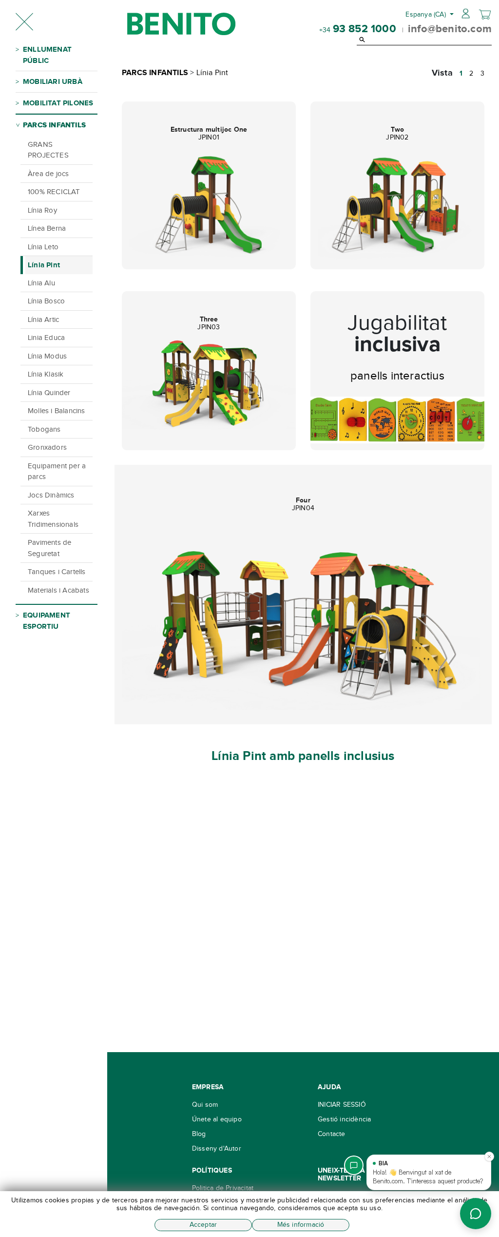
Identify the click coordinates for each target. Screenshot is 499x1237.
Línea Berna (47, 228)
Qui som (205, 1104)
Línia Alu (41, 283)
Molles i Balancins (56, 411)
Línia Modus (47, 356)
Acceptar (203, 1224)
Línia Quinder (49, 393)
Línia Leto (43, 247)
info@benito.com (450, 28)
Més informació (301, 1224)
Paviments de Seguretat (49, 548)
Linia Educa (46, 337)
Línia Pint (44, 264)
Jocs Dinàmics (51, 495)
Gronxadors (47, 447)
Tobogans (44, 429)
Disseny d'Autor (216, 1148)
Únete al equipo (217, 1119)
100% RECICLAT (54, 192)
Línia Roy (42, 210)
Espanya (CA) (426, 14)
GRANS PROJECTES (48, 150)
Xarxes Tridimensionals (53, 518)
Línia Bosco (46, 301)
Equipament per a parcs (57, 471)
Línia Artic (43, 319)
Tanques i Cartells (57, 572)
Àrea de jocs (48, 174)
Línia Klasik (45, 374)
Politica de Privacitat (222, 1188)
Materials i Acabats (58, 590)
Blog (199, 1133)
